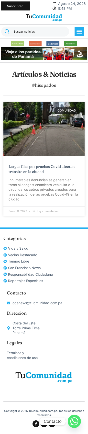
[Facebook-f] (36, 423)
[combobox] (35, 32)
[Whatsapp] (74, 421)
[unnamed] (44, 59)
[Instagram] (44, 423)
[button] (79, 31)
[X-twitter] (52, 423)
